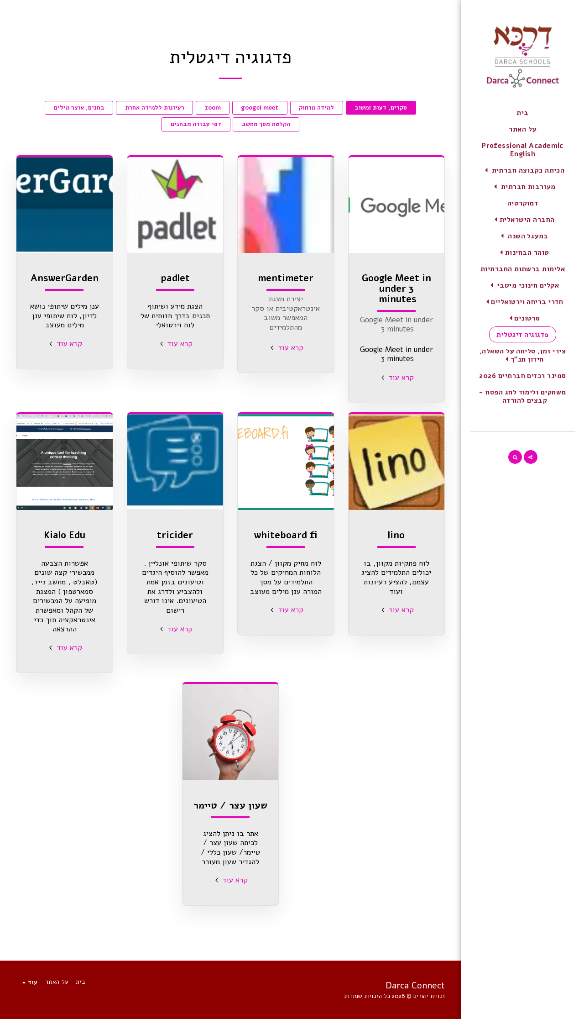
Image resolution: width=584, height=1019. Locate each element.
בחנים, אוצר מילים (79, 108)
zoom (213, 108)
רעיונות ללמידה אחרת (154, 108)
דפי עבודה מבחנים (196, 124)
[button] (523, 170)
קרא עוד (400, 377)
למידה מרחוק (316, 108)
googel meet (259, 108)
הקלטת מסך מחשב (266, 124)
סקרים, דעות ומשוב (381, 108)
